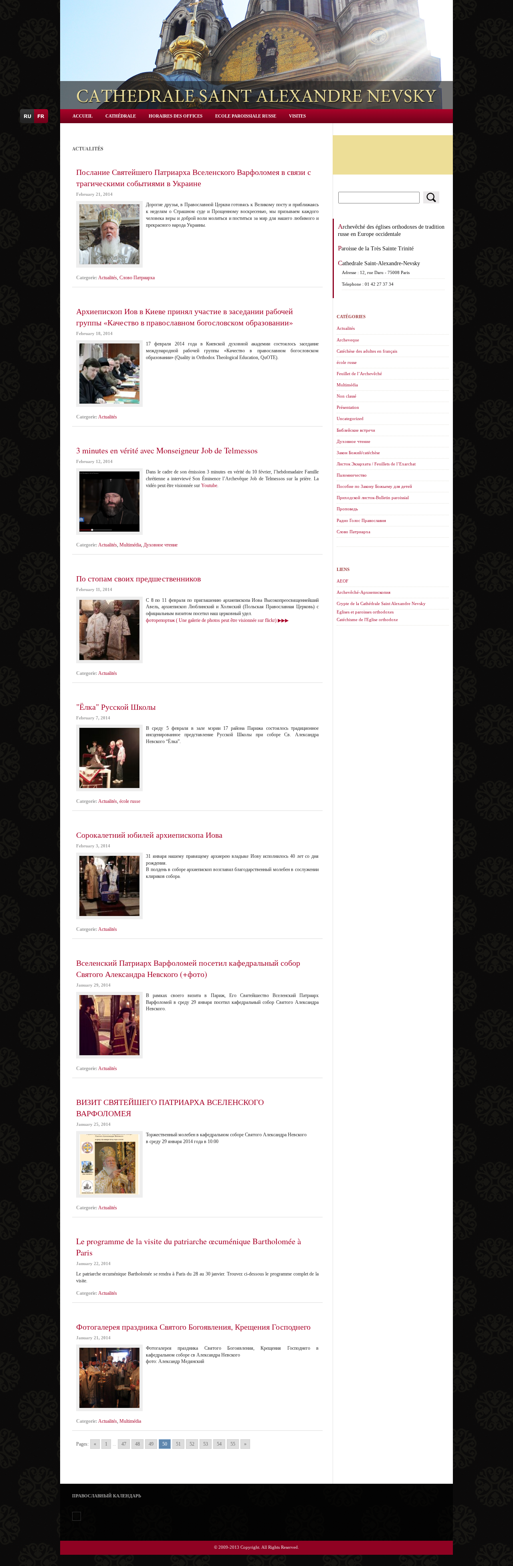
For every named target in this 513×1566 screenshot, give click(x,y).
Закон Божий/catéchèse (358, 452)
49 (151, 1444)
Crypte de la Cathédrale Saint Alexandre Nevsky (381, 603)
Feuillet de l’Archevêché (359, 373)
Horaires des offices (175, 116)
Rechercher (431, 197)
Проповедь (347, 508)
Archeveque (348, 339)
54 (219, 1444)
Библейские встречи (356, 430)
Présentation (348, 407)
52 (192, 1444)
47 (123, 1444)
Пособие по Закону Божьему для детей (374, 486)
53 (205, 1444)
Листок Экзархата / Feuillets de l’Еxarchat (376, 463)
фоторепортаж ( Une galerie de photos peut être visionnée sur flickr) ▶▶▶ (217, 620)
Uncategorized (350, 418)
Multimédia (130, 545)
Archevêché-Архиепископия (363, 592)
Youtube (209, 485)
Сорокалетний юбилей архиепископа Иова (149, 834)
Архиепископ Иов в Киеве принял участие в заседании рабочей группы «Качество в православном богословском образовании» (184, 316)
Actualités (107, 277)
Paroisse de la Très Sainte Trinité (376, 248)
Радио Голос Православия (361, 520)
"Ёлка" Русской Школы (116, 706)
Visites (297, 116)
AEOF (342, 581)
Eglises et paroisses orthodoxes (365, 611)
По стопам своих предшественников (138, 578)
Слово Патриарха (137, 277)
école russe (129, 801)
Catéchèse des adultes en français (367, 351)
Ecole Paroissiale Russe (245, 116)
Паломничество (352, 475)
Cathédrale (120, 116)
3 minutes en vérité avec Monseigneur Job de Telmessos (167, 450)
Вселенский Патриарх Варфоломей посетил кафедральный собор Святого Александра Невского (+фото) (188, 968)
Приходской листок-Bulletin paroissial (373, 497)
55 (232, 1444)
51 (178, 1444)
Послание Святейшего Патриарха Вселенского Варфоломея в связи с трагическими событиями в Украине (193, 177)
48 (137, 1444)
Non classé (346, 396)
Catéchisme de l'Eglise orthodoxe (367, 619)
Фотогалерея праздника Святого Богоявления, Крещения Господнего (193, 1326)
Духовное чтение (160, 545)
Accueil (83, 116)
